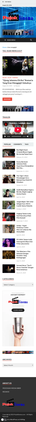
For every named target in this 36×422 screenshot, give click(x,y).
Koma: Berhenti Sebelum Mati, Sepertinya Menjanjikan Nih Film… (25, 165)
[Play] (5, 136)
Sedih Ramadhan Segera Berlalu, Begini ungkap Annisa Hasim (25, 192)
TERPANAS (15, 77)
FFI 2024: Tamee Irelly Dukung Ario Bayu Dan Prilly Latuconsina (24, 241)
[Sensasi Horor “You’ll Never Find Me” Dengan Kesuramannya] (8, 265)
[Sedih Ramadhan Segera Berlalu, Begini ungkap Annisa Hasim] (8, 190)
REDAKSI (6, 392)
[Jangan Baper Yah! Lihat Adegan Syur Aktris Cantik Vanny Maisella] (8, 202)
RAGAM (4, 77)
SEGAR (9, 77)
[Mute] (28, 136)
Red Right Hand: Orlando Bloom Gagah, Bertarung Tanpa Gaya (24, 152)
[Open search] (31, 40)
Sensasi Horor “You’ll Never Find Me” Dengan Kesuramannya (25, 267)
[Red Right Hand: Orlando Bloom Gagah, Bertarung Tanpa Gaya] (8, 150)
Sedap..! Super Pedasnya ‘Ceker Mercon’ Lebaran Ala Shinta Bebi (23, 229)
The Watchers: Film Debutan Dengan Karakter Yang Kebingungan (23, 254)
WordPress (13, 419)
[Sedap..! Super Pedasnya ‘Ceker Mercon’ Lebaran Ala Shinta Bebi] (8, 226)
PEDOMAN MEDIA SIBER (12, 388)
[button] (4, 419)
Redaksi (18, 86)
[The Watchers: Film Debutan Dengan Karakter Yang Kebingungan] (8, 252)
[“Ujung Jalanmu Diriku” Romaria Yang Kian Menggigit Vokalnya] (18, 65)
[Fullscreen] (31, 136)
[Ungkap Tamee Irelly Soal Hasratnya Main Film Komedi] (8, 214)
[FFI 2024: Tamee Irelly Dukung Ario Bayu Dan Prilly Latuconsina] (8, 240)
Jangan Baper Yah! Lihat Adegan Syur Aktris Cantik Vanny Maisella (24, 204)
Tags (26, 144)
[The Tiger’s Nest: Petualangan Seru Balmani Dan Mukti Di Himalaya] (8, 176)
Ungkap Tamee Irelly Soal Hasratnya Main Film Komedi (23, 216)
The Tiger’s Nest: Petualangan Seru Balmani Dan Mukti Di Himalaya (24, 179)
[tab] (7, 144)
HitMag (22, 419)
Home (4, 47)
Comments (18, 144)
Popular (7, 144)
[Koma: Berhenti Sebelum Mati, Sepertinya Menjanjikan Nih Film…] (8, 162)
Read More (6, 99)
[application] (18, 129)
